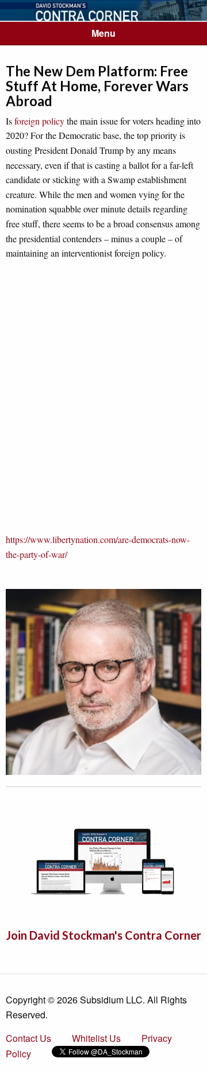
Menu (103, 33)
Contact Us (28, 1038)
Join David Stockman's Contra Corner (103, 935)
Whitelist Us (96, 1038)
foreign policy (39, 121)
